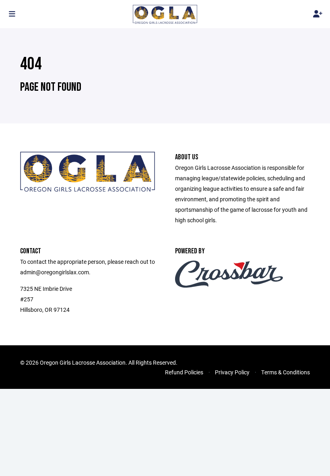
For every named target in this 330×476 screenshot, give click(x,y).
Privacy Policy (232, 372)
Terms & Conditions (285, 372)
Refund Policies (184, 372)
